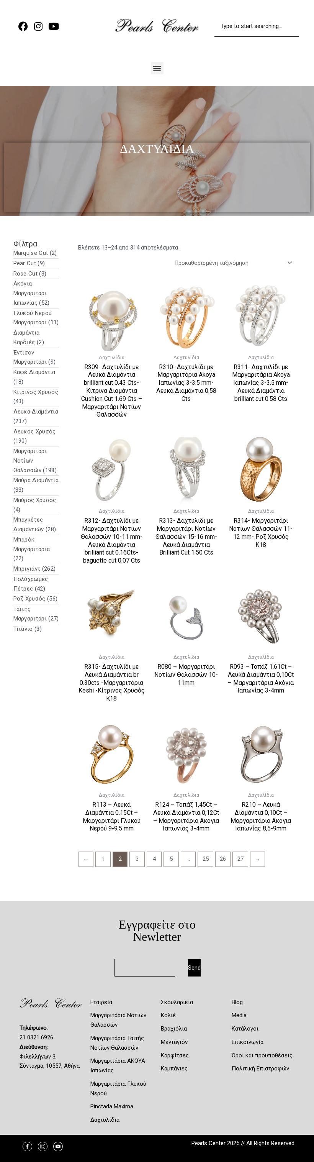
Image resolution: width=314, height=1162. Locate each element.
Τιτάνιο (23, 628)
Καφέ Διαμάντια (34, 372)
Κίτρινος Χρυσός (36, 392)
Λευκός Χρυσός (34, 431)
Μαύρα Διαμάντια (36, 480)
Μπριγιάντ (27, 568)
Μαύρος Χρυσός (34, 500)
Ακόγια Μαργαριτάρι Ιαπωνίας (30, 293)
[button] (157, 68)
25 (206, 858)
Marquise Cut (30, 252)
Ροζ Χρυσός (29, 598)
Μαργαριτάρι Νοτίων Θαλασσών (30, 461)
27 (240, 858)
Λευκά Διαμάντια (36, 411)
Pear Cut (24, 263)
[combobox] (256, 26)
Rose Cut (25, 273)
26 (223, 858)
